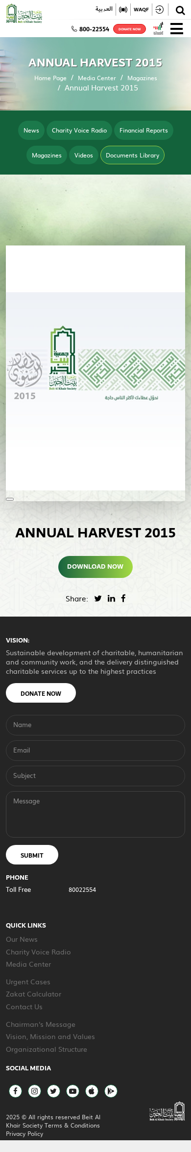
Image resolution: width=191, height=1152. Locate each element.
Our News (22, 939)
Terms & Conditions (72, 1125)
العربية (104, 9)
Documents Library (132, 155)
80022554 (82, 889)
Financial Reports (143, 130)
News (31, 130)
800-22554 (94, 29)
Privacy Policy (24, 1133)
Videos (83, 155)
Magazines (142, 77)
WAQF (141, 9)
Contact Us (24, 1006)
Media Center (97, 77)
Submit (32, 855)
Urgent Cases (28, 981)
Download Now (96, 567)
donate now (130, 29)
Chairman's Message (40, 1024)
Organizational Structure (46, 1049)
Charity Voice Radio (79, 130)
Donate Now (41, 693)
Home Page (50, 77)
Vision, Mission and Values (50, 1036)
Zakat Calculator (33, 993)
